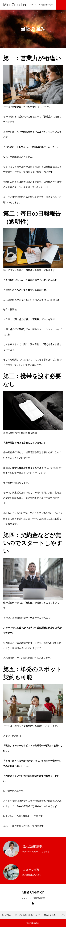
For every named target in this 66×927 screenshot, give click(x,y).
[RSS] (33, 903)
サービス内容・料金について (27, 915)
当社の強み (6, 915)
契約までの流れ (50, 915)
